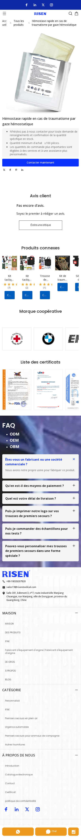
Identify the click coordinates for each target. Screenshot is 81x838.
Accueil (4, 22)
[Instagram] (51, 4)
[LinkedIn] (34, 4)
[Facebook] (26, 4)
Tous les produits (19, 22)
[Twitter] (43, 4)
